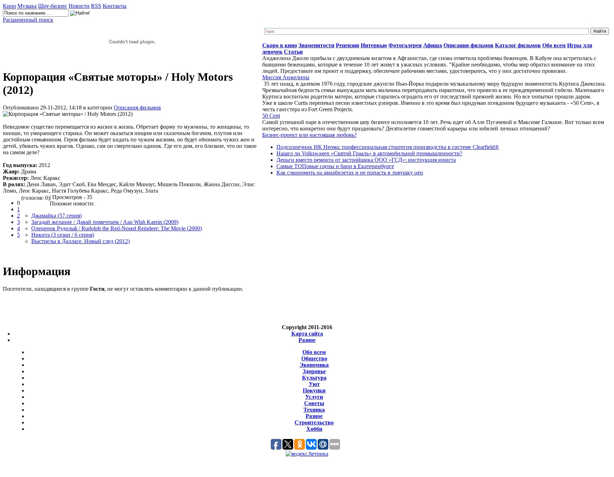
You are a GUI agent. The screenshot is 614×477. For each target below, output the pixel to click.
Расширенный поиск (28, 20)
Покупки (314, 390)
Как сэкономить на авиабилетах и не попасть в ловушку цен (349, 173)
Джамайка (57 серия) (56, 216)
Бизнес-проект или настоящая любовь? (309, 135)
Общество (314, 358)
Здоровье (314, 371)
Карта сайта (307, 334)
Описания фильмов (137, 107)
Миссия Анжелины (285, 77)
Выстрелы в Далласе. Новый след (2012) (80, 241)
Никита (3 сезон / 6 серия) (62, 235)
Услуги (314, 397)
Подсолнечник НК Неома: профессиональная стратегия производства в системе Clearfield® (387, 147)
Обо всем (314, 352)
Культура (314, 378)
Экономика (314, 365)
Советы (314, 403)
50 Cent (271, 116)
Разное (307, 340)
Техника (314, 410)
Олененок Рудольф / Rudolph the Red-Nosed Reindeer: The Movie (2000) (116, 228)
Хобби (314, 429)
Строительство (314, 422)
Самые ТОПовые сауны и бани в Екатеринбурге (335, 166)
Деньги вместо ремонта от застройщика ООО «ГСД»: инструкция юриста (366, 160)
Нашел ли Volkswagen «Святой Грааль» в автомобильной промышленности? (369, 153)
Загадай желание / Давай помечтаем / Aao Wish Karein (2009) (104, 222)
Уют (314, 384)
